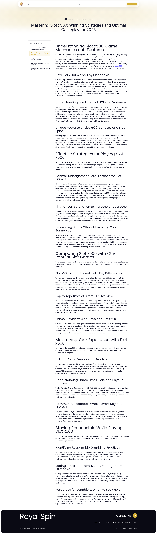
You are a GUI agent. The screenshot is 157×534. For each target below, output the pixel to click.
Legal (135, 528)
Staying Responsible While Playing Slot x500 (40, 69)
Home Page (99, 522)
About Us (118, 528)
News (107, 522)
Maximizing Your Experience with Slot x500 (40, 63)
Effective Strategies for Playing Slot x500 (39, 53)
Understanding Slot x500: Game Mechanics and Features (39, 48)
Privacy (125, 528)
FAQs (114, 522)
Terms (130, 528)
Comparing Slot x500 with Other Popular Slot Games (39, 58)
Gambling (90, 19)
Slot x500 (118, 66)
